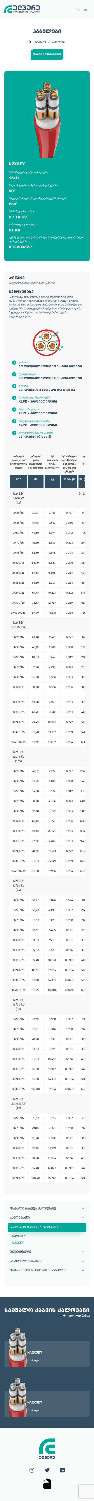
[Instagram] (32, 1470)
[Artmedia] (47, 1484)
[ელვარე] (22, 9)
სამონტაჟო (20, 1218)
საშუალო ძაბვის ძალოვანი (34, 1227)
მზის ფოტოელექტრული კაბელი (38, 1270)
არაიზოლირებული (26, 1261)
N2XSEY (18, 1243)
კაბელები (58, 41)
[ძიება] (78, 9)
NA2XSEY (19, 1236)
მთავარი (40, 41)
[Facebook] (62, 1470)
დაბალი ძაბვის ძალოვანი (33, 1208)
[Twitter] (47, 1470)
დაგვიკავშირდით (47, 54)
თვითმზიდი (20, 1252)
